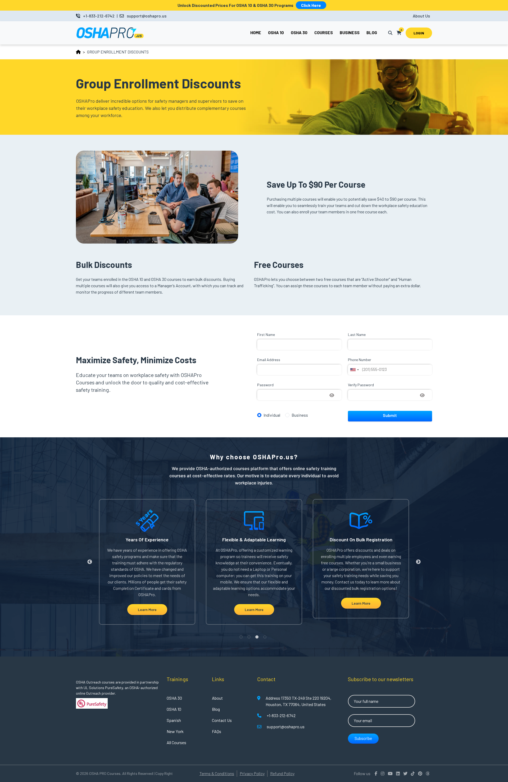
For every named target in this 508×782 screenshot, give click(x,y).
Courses (323, 32)
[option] (147, 562)
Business (350, 32)
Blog (371, 32)
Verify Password (361, 385)
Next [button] (418, 562)
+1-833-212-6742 (99, 15)
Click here (311, 5)
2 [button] (250, 638)
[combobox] (354, 370)
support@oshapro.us (146, 15)
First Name (266, 334)
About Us (421, 15)
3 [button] (258, 638)
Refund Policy (282, 773)
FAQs (216, 731)
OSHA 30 (174, 697)
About (217, 697)
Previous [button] (89, 562)
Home (255, 32)
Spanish (174, 720)
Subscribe (363, 738)
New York (175, 731)
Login (419, 33)
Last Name (357, 334)
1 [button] (242, 638)
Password (265, 385)
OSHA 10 (174, 709)
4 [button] (266, 638)
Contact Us (222, 720)
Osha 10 (276, 32)
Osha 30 (299, 32)
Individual (272, 414)
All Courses (176, 742)
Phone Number (359, 359)
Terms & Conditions (216, 773)
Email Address (268, 359)
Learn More (147, 609)
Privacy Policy (252, 773)
